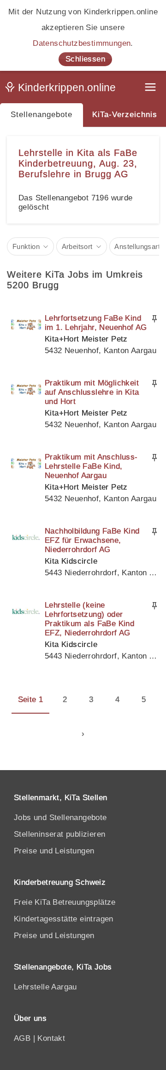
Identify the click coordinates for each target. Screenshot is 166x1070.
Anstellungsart (137, 246)
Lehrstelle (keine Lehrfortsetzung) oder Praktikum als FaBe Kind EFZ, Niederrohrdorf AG (89, 619)
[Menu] (151, 88)
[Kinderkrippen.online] (62, 89)
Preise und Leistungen (54, 850)
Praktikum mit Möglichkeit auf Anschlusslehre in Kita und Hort (92, 392)
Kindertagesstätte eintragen (63, 918)
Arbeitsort (77, 246)
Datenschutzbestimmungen (81, 43)
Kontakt (51, 1038)
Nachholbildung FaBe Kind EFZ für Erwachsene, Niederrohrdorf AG (92, 540)
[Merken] (154, 319)
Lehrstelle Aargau (45, 987)
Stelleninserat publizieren (59, 834)
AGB (22, 1038)
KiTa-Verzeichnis (124, 114)
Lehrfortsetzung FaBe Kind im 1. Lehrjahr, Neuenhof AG (96, 323)
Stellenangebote (41, 114)
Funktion (26, 246)
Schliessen (85, 59)
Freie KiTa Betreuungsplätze (65, 902)
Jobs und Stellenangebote (60, 817)
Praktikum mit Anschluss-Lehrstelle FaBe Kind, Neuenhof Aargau (91, 466)
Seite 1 (30, 699)
